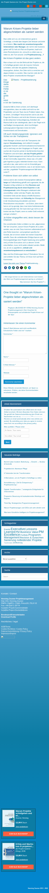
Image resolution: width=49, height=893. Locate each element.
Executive (18, 529)
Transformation (8, 543)
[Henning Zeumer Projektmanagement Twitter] (46, 6)
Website (6, 373)
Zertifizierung (17, 543)
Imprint (13, 633)
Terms (7, 627)
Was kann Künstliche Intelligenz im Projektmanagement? (24, 512)
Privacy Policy (26, 631)
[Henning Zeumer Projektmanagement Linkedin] (37, 6)
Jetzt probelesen (22, 827)
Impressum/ (5, 633)
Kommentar (8, 334)
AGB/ (3, 627)
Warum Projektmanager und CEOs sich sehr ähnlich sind (24, 508)
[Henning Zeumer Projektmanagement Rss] (28, 6)
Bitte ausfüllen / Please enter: (14, 427)
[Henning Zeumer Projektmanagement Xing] (43, 6)
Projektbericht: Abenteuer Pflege (15, 469)
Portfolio (24, 535)
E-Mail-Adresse (10, 365)
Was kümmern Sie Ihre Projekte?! (32, 282)
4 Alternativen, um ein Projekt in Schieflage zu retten (23, 478)
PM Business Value (27, 532)
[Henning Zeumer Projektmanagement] (24, 11)
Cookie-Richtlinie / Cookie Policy (14, 629)
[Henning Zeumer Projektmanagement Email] (31, 6)
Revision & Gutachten (32, 537)
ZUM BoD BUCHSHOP (18, 834)
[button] (5, 267)
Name (6, 357)
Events (7, 529)
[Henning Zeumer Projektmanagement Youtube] (34, 6)
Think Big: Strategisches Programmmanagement (21, 503)
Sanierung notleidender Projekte (23, 540)
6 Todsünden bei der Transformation (17, 473)
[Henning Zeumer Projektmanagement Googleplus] (40, 6)
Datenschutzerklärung (10, 631)
